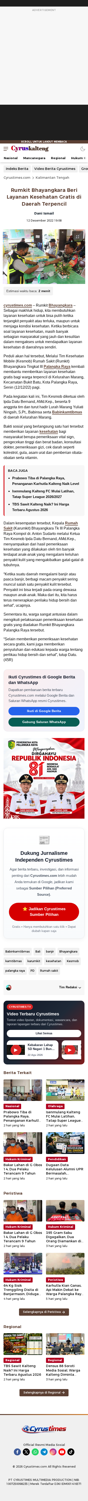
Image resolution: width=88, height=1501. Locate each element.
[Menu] (4, 148)
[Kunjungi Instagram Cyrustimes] (53, 1451)
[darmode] (83, 148)
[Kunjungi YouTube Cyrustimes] (61, 1451)
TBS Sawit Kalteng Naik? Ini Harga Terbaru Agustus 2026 (22, 1370)
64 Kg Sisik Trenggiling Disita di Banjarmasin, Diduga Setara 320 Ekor (21, 1291)
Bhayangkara (61, 305)
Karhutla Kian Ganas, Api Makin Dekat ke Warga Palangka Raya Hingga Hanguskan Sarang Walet (64, 1294)
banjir (50, 951)
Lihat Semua (44, 1033)
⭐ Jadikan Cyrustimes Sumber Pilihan (44, 912)
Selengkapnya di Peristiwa (42, 1312)
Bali (37, 951)
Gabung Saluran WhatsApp (44, 722)
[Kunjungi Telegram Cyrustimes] (44, 1451)
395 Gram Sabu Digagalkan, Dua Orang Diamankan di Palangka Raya (63, 1239)
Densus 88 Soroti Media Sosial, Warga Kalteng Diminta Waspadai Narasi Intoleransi (63, 1374)
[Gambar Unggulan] (44, 256)
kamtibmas (13, 961)
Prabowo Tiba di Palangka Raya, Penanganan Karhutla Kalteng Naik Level (22, 1118)
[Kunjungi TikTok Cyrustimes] (70, 1451)
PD (32, 970)
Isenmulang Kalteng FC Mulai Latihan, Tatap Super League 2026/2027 (63, 1118)
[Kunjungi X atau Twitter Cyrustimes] (26, 1451)
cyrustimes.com (18, 305)
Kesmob (73, 961)
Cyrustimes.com (17, 178)
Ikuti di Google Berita (44, 711)
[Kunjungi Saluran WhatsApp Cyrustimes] (35, 1451)
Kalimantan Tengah (52, 178)
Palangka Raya (57, 367)
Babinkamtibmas (67, 412)
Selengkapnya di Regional (42, 1392)
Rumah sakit (49, 970)
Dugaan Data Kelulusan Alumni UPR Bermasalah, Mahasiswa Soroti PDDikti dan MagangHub (64, 1175)
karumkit (33, 961)
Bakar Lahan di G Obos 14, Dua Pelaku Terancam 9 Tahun (23, 1169)
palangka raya (15, 970)
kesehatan (48, 431)
